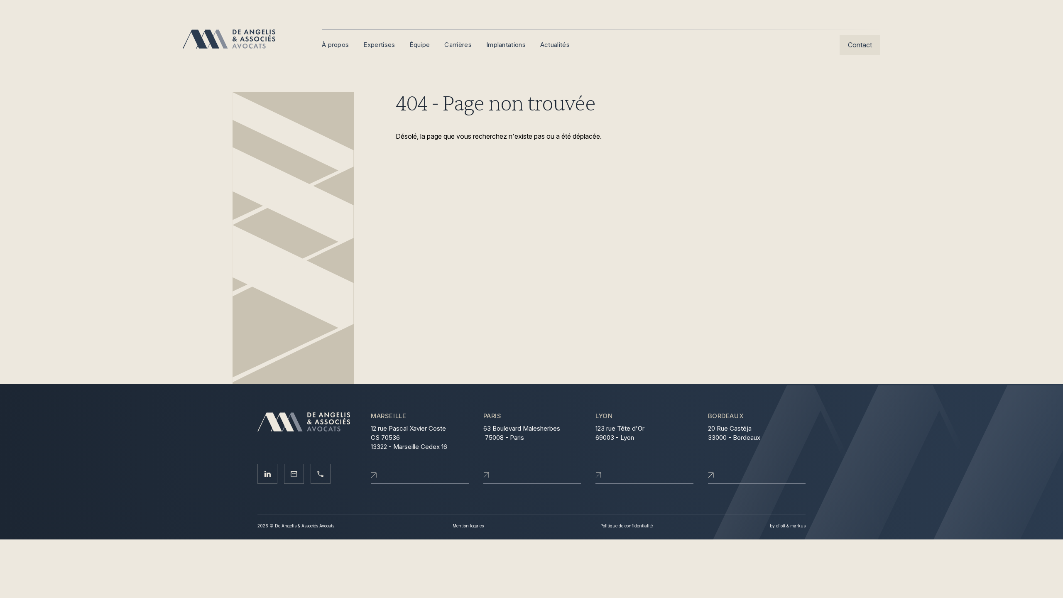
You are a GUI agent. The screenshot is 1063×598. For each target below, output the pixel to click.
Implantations (506, 45)
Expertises (379, 45)
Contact (860, 45)
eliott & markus (791, 525)
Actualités (555, 45)
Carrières (458, 45)
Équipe (419, 45)
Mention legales (468, 525)
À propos (335, 45)
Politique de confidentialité (626, 525)
